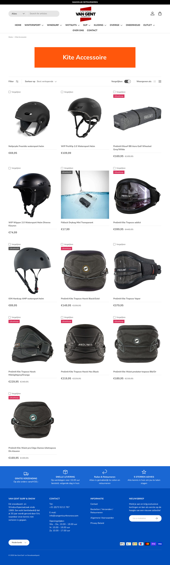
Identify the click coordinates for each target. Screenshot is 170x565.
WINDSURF (53, 25)
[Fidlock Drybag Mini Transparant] (85, 195)
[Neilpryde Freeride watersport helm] (32, 118)
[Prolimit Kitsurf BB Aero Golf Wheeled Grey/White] (137, 118)
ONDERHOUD (133, 25)
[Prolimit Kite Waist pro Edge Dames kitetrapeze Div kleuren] (32, 420)
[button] (160, 13)
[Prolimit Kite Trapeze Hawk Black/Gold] (85, 271)
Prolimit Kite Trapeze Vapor (126, 298)
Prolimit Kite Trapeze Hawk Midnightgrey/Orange (22, 373)
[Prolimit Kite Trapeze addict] (137, 195)
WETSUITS (71, 25)
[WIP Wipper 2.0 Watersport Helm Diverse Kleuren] (32, 195)
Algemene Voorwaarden (102, 517)
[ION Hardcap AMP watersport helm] (32, 271)
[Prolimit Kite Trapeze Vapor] (137, 271)
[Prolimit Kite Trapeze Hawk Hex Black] (85, 344)
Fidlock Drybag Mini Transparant (77, 222)
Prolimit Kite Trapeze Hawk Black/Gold (80, 298)
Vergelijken (116, 81)
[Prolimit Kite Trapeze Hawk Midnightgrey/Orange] (32, 344)
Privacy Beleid (97, 523)
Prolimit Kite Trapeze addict (127, 222)
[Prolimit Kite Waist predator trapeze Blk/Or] (137, 344)
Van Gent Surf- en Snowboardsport (26, 555)
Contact (94, 504)
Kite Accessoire (20, 37)
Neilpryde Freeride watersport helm (26, 146)
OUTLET (147, 25)
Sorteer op (30, 81)
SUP (85, 25)
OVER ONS (78, 30)
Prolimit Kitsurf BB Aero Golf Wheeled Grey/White (132, 148)
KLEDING (98, 25)
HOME (18, 25)
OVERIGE (114, 25)
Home (10, 37)
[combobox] (33, 13)
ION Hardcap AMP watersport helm (26, 298)
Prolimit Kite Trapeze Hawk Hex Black (80, 371)
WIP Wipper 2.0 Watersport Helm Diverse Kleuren (29, 224)
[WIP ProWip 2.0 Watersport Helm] (85, 118)
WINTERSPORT (33, 25)
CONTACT (92, 30)
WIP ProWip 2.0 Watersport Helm (78, 146)
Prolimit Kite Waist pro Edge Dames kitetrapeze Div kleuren (32, 450)
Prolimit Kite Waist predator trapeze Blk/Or (134, 371)
